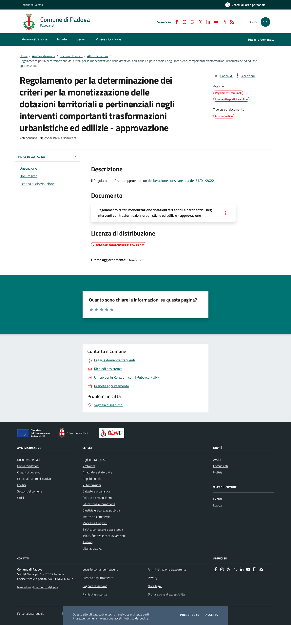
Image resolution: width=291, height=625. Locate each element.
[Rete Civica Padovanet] (112, 433)
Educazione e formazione (99, 504)
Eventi (217, 498)
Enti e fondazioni (28, 466)
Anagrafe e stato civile (97, 472)
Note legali (155, 586)
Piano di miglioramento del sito (37, 587)
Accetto (211, 614)
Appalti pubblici (92, 478)
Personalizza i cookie (30, 613)
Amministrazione (43, 56)
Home (24, 56)
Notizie (217, 472)
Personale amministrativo (34, 478)
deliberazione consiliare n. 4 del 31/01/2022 (181, 180)
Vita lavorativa (92, 548)
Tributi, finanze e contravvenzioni (104, 535)
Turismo (87, 542)
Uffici (20, 497)
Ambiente (89, 466)
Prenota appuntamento (98, 577)
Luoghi (217, 505)
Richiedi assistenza (95, 594)
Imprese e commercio (96, 516)
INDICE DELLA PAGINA (31, 157)
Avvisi (217, 459)
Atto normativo (97, 56)
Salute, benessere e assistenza (103, 529)
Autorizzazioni (92, 485)
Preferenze (189, 614)
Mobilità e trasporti (95, 523)
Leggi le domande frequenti (100, 569)
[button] (265, 22)
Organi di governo (28, 472)
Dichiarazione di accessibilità (166, 594)
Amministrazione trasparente (167, 569)
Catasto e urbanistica (96, 491)
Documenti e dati (71, 56)
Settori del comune (29, 491)
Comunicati (220, 466)
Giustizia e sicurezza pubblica (101, 510)
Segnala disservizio (95, 586)
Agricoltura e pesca (95, 459)
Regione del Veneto (32, 5)
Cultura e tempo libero (97, 497)
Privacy (152, 577)
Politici (21, 485)
